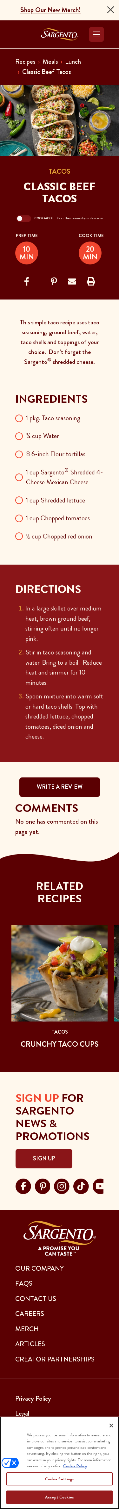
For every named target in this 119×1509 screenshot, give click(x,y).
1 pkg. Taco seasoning (53, 418)
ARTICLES (30, 1344)
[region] (59, 1463)
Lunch (73, 61)
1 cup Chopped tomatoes (58, 518)
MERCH (27, 1329)
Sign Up (44, 1158)
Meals (50, 61)
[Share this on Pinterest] (54, 282)
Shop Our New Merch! (50, 10)
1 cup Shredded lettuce (55, 500)
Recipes (25, 61)
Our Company (39, 1268)
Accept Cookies (59, 1497)
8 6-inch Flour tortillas (55, 454)
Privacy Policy (33, 1398)
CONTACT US (35, 1298)
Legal (22, 1413)
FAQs (23, 1283)
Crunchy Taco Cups (60, 1044)
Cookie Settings (59, 1479)
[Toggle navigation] (96, 34)
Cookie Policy (75, 1466)
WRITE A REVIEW (60, 787)
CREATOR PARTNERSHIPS (55, 1359)
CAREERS (29, 1313)
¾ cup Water (42, 436)
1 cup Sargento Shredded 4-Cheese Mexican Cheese (64, 477)
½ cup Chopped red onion (59, 536)
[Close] (110, 9)
